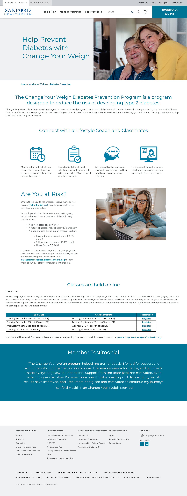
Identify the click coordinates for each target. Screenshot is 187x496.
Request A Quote (169, 12)
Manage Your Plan (71, 11)
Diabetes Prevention (60, 84)
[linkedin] (146, 444)
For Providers (177, 3)
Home (24, 84)
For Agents (163, 3)
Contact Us (142, 3)
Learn (153, 3)
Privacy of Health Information (28, 477)
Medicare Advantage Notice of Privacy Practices (77, 472)
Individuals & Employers (15, 3)
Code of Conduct (153, 477)
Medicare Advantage (40, 3)
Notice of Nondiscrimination (57, 477)
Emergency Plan (23, 472)
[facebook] (142, 444)
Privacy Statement (131, 477)
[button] (132, 12)
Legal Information (43, 472)
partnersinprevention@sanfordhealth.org (139, 337)
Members (33, 84)
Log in (145, 12)
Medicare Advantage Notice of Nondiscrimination (96, 477)
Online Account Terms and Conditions (119, 472)
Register (146, 318)
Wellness (44, 84)
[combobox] (118, 12)
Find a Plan (49, 11)
